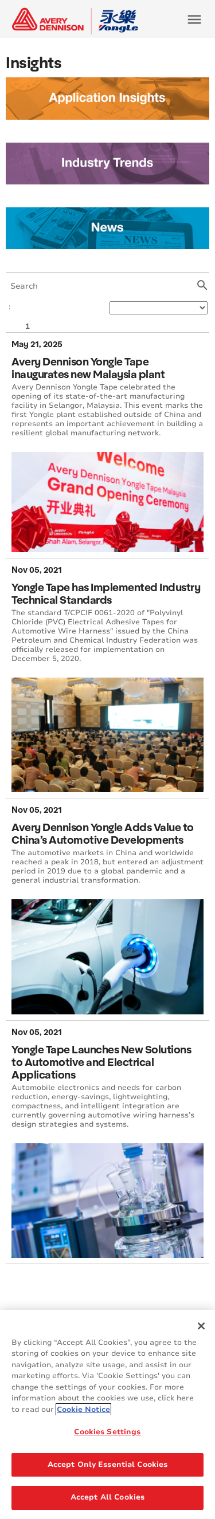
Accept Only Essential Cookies (108, 1464)
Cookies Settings (107, 1432)
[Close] (201, 1326)
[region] (107, 1414)
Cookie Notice (83, 1409)
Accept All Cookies (107, 1497)
